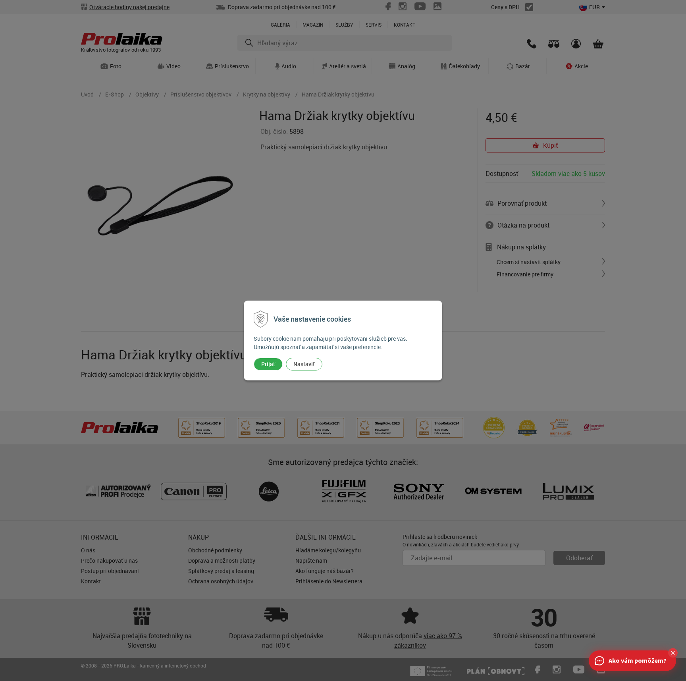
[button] (673, 653)
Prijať (268, 364)
